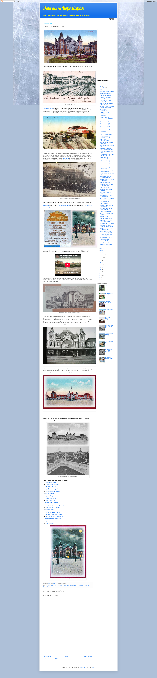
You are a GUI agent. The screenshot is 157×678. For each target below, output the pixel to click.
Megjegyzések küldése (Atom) (55, 658)
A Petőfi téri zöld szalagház (51, 502)
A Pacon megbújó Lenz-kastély (107, 223)
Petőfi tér (68, 204)
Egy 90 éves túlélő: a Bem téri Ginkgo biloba (106, 101)
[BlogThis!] (60, 583)
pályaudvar (81, 585)
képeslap (65, 585)
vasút (52, 586)
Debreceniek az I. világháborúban (104, 110)
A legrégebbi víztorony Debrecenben (105, 167)
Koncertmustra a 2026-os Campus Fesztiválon (105, 127)
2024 (100, 262)
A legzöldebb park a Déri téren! (107, 91)
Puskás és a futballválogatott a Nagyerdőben (106, 206)
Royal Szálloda (51, 207)
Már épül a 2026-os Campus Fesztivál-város (106, 196)
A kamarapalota (49, 521)
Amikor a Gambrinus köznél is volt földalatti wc (106, 104)
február (102, 256)
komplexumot (66, 158)
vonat (55, 586)
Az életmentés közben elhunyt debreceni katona (106, 170)
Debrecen (51, 585)
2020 (100, 269)
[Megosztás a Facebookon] (63, 583)
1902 (48, 585)
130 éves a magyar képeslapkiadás (104, 158)
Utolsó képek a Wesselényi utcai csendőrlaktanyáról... (106, 232)
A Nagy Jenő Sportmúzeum (106, 93)
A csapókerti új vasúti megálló (106, 242)
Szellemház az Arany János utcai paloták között (106, 221)
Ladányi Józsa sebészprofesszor (104, 140)
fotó (58, 585)
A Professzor (102, 115)
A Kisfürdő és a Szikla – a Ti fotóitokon (108, 350)
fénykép (55, 585)
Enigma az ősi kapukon (105, 187)
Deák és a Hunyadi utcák (64, 205)
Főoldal (67, 656)
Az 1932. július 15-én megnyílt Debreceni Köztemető (106, 177)
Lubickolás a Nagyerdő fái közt (109, 358)
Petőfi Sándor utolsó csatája (106, 95)
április (101, 252)
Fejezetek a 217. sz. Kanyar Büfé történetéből (106, 229)
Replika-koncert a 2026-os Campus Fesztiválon (106, 124)
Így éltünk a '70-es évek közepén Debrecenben (109, 326)
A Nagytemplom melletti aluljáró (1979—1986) (107, 180)
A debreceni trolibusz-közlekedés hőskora (105, 240)
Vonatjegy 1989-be (104, 216)
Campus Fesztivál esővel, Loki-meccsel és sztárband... (107, 133)
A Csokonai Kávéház (104, 201)
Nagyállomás (72, 585)
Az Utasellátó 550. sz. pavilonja (53, 518)
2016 (100, 277)
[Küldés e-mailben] (58, 583)
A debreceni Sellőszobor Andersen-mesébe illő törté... (107, 226)
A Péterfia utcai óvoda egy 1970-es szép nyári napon (106, 149)
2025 (100, 260)
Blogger (93, 667)
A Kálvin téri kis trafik (104, 203)
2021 (100, 267)
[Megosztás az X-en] (61, 583)
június (101, 248)
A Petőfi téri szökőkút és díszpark (53, 489)
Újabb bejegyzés (47, 656)
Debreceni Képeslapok (63, 8)
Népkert (76, 585)
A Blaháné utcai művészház (106, 218)
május (101, 250)
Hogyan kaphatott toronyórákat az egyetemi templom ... (107, 199)
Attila (106, 285)
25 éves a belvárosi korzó (105, 211)
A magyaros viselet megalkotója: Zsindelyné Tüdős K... (107, 155)
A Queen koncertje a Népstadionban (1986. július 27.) (107, 119)
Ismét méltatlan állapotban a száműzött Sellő (106, 209)
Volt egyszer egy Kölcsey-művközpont (109, 334)
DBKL (44, 414)
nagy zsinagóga (88, 205)
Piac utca (48, 586)
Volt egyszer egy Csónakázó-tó (109, 294)
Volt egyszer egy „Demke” (109, 310)
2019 (100, 271)
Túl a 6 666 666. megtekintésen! (107, 237)
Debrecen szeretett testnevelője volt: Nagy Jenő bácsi (107, 107)
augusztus (102, 87)
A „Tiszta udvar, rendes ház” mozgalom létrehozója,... (106, 235)
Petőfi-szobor (80, 204)
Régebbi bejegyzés (87, 656)
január (101, 257)
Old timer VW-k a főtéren (105, 121)
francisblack (83, 667)
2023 (100, 264)
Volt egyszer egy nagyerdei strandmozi (106, 245)
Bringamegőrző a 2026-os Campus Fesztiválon (106, 137)
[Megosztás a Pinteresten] (64, 583)
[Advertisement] (67, 643)
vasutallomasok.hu (48, 108)
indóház (61, 585)
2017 (100, 275)
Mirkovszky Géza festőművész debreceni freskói (106, 130)
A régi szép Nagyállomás (105, 182)
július (101, 89)
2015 (100, 279)
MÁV (68, 585)
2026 (100, 86)
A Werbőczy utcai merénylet (52, 520)
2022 (100, 266)
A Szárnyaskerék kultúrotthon (52, 484)
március (102, 254)
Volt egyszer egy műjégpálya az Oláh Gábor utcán (107, 185)
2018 (100, 273)
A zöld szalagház (49, 523)
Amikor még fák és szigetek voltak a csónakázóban (106, 161)
